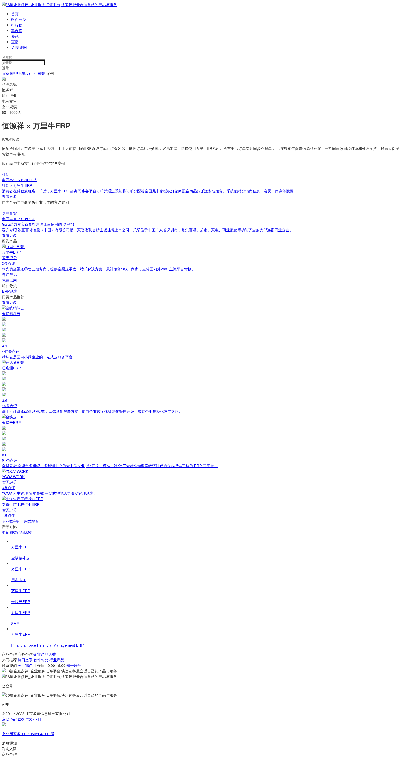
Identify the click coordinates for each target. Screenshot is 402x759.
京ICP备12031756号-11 (21, 719)
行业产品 (56, 659)
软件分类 (18, 19)
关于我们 (25, 665)
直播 (15, 41)
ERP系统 (18, 73)
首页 (15, 14)
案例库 (16, 30)
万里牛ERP (37, 73)
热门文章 (26, 659)
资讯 (15, 36)
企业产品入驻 (45, 654)
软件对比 (41, 659)
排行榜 (16, 25)
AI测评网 (19, 47)
